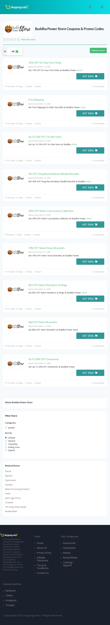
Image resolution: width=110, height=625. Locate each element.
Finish (7, 493)
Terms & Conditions (43, 567)
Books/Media (70, 557)
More (79, 70)
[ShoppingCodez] (16, 6)
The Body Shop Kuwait (15, 507)
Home (40, 543)
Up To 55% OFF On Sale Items (45, 136)
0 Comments (99, 86)
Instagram (10, 600)
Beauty (67, 552)
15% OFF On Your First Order (45, 62)
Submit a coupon (98, 50)
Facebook (10, 590)
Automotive (69, 547)
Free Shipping (36, 99)
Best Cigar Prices (13, 498)
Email (38, 86)
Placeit (8, 471)
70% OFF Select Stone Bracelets (46, 247)
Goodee (8, 484)
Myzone (8, 475)
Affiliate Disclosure (42, 559)
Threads (9, 605)
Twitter (9, 595)
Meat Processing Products (17, 489)
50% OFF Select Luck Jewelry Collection (50, 210)
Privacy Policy (44, 552)
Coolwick (9, 502)
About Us (42, 547)
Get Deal (88, 76)
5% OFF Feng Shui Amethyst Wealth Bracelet (53, 173)
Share (29, 86)
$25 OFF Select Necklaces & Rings (47, 285)
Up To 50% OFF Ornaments (43, 359)
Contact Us (43, 573)
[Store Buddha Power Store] (17, 28)
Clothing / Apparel (68, 564)
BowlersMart (11, 511)
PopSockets (10, 480)
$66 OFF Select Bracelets (42, 322)
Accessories (69, 543)
